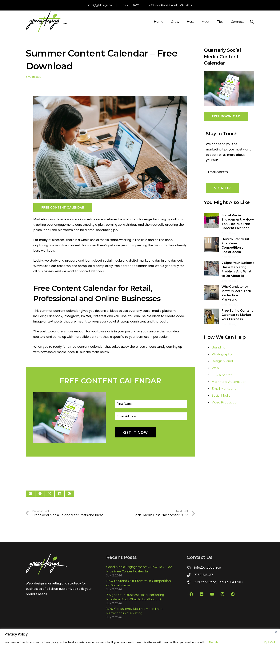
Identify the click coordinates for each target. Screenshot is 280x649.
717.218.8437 (130, 5)
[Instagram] (222, 594)
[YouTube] (212, 594)
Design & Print (222, 361)
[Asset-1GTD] (46, 21)
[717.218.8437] (190, 575)
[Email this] (30, 494)
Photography (222, 354)
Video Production (225, 402)
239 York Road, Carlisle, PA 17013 (170, 5)
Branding (219, 347)
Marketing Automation (229, 382)
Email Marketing (224, 388)
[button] (182, 21)
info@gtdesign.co (100, 5)
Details (213, 642)
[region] (140, 639)
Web (215, 368)
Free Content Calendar (62, 207)
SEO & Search (222, 375)
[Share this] (40, 494)
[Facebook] (191, 594)
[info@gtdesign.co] (190, 568)
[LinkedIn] (201, 594)
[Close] (276, 632)
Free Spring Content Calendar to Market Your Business (237, 315)
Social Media (221, 395)
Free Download (226, 116)
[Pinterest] (232, 594)
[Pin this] (69, 494)
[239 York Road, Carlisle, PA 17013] (190, 582)
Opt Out (269, 642)
